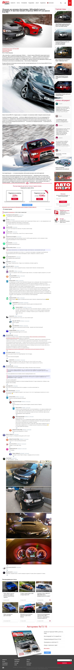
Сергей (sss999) (9, 227)
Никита (22, 320)
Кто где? (16, 663)
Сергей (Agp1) (9, 458)
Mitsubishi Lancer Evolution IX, (9, 207)
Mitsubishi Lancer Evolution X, (22, 207)
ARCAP (37, 3)
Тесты (18, 3)
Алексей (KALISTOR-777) (11, 256)
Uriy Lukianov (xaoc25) (10, 352)
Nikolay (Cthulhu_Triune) (11, 247)
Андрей (22, 453)
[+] (6, 217)
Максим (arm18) (9, 572)
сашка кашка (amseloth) (11, 567)
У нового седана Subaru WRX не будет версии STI (26, 594)
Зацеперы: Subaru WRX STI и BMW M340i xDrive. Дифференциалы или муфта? (43, 595)
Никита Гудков (5, 51)
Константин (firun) (13, 443)
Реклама (29, 664)
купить (47, 652)
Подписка (43, 3)
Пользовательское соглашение (31, 668)
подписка (64, 663)
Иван (15, 271)
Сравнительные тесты (7, 48)
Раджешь (21, 302)
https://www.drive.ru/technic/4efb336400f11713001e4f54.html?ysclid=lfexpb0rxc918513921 (25, 349)
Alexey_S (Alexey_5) (10, 434)
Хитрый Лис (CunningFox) (11, 236)
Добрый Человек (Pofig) (17, 429)
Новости (13, 3)
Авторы (28, 659)
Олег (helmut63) (15, 325)
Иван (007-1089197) (10, 266)
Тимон (17, 396)
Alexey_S (21, 439)
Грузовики (24, 3)
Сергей (25, 307)
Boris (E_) (8, 219)
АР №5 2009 (16, 48)
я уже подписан (27, 204)
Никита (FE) (8, 261)
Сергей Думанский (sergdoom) (12, 214)
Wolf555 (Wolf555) (12, 330)
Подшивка (31, 3)
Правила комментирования (43, 668)
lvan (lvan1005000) (13, 275)
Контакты (29, 663)
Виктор (23, 401)
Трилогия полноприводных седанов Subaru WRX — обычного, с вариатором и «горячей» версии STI (43, 616)
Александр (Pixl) (9, 385)
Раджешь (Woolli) (12, 297)
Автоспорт (5, 664)
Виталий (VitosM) (9, 335)
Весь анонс (46, 648)
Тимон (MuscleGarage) (10, 390)
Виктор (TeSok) (12, 280)
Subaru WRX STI (32, 207)
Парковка (16, 661)
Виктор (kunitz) (9, 242)
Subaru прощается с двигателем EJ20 (8, 615)
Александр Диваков (7, 50)
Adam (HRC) (11, 271)
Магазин (51, 3)
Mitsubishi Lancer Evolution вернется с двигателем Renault (26, 616)
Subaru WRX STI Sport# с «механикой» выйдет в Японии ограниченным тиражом (9, 595)
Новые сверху (48, 209)
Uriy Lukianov (17, 359)
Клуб (15, 664)
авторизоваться (11, 212)
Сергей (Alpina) (15, 302)
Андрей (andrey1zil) (13, 448)
